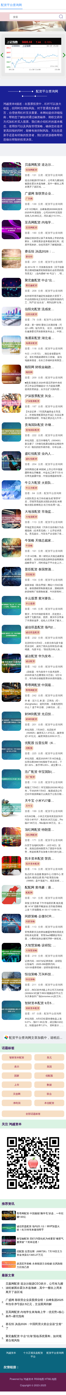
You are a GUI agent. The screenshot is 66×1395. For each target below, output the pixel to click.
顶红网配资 (31, 834)
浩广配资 (30, 776)
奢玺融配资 (31, 1037)
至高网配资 (31, 227)
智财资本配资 (32, 1008)
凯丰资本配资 (32, 863)
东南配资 (30, 1095)
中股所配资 (31, 1181)
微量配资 (30, 1123)
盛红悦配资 (31, 458)
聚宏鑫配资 (31, 285)
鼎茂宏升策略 (32, 1268)
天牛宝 (29, 805)
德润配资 (30, 1066)
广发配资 (30, 1384)
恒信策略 (30, 979)
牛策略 (29, 545)
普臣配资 (30, 574)
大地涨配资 (31, 516)
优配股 (29, 748)
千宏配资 (30, 1326)
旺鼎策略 (30, 1152)
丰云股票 (30, 603)
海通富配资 (31, 343)
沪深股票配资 (32, 401)
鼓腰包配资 (31, 1210)
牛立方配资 (31, 487)
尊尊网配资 (31, 690)
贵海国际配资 (32, 429)
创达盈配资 (31, 1355)
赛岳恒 (29, 256)
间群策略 (30, 921)
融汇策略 (30, 1239)
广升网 (29, 198)
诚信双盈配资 (32, 632)
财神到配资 (31, 719)
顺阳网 (29, 372)
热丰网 (29, 1297)
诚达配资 (30, 661)
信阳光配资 (31, 314)
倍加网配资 (31, 169)
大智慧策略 (31, 950)
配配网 (29, 892)
